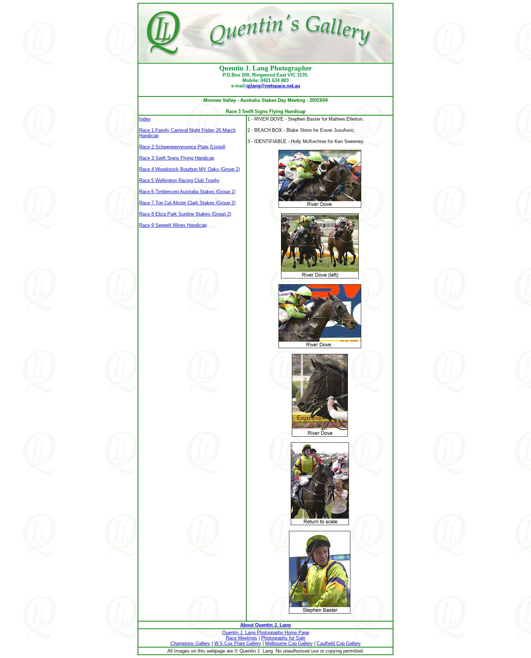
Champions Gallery (190, 643)
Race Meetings (241, 638)
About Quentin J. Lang (265, 625)
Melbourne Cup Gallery (289, 643)
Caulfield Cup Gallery (339, 643)
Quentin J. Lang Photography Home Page (265, 632)
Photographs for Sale (283, 638)
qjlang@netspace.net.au (273, 85)
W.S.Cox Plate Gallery (237, 643)
